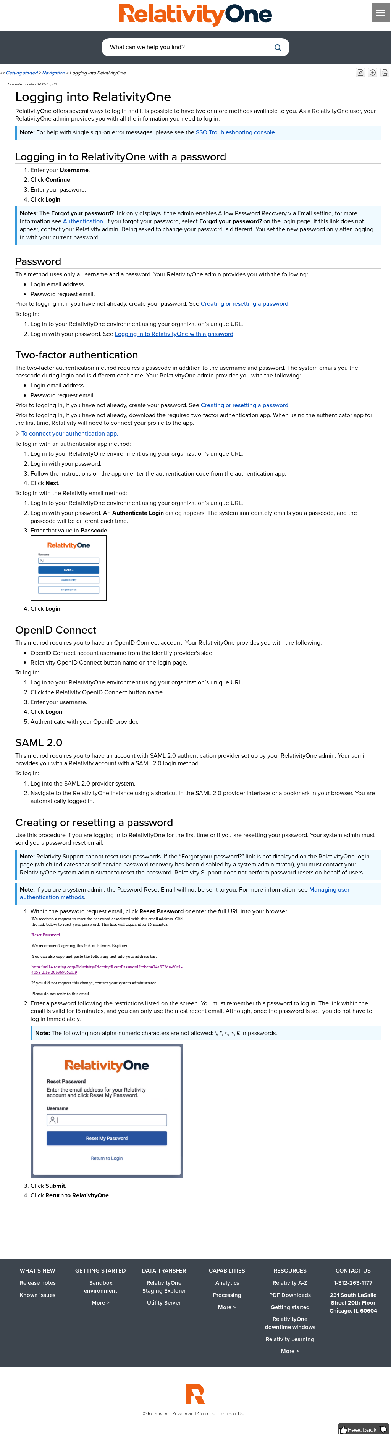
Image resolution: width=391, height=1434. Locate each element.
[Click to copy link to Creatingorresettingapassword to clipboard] (182, 822)
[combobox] (186, 47)
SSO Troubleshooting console (235, 132)
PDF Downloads (290, 1295)
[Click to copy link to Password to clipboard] (70, 261)
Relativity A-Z (290, 1283)
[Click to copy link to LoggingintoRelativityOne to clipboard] (182, 96)
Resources (290, 1270)
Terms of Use (233, 1413)
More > (101, 1303)
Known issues (37, 1295)
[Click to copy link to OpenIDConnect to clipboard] (105, 630)
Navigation (53, 72)
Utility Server (164, 1303)
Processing (227, 1295)
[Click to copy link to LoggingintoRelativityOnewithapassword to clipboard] (235, 156)
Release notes (38, 1283)
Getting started (21, 72)
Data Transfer (164, 1270)
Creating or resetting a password (244, 303)
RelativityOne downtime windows (290, 1323)
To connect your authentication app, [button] (69, 433)
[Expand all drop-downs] (372, 72)
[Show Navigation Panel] (381, 12)
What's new (37, 1270)
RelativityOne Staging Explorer (164, 1287)
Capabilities (227, 1270)
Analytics (227, 1283)
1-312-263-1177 (353, 1283)
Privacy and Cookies (193, 1413)
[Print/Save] (384, 72)
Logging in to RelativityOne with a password (174, 333)
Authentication (83, 221)
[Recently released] (360, 72)
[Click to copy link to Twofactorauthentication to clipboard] (147, 355)
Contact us (353, 1270)
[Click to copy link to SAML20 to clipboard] (71, 742)
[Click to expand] (69, 568)
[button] (278, 47)
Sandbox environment (100, 1287)
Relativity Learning (290, 1339)
